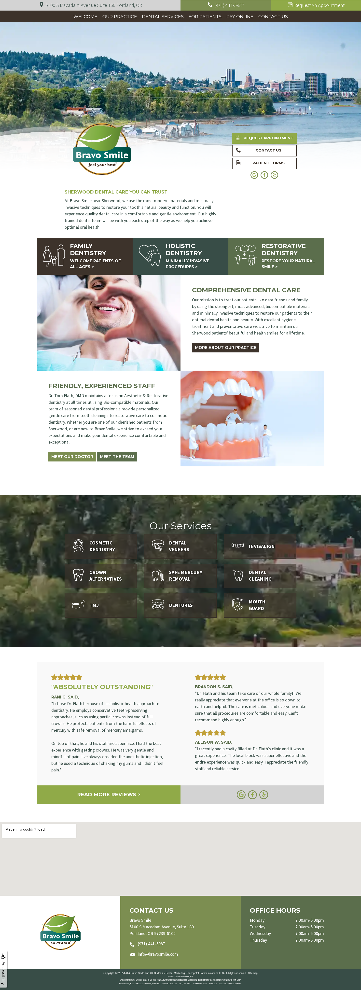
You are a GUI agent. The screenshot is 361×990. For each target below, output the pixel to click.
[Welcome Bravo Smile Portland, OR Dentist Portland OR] (60, 932)
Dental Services (163, 16)
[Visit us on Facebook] (252, 794)
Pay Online (239, 16)
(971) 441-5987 (151, 944)
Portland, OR (93, 5)
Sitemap (253, 973)
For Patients (205, 16)
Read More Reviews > (108, 794)
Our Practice (119, 16)
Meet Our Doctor (72, 456)
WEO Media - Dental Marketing (167, 973)
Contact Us (273, 16)
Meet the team (117, 456)
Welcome (85, 16)
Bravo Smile (137, 973)
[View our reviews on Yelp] (264, 794)
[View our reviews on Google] (241, 794)
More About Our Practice (225, 347)
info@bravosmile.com (158, 954)
